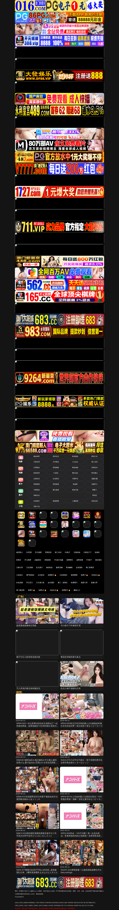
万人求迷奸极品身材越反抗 (28, 688)
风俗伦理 (94, 501)
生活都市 (36, 501)
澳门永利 (58, 552)
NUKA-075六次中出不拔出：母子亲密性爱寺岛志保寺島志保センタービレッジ (81, 761)
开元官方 (29, 582)
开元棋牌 (38, 552)
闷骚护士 (94, 484)
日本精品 (56, 462)
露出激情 (56, 490)
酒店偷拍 (98, 560)
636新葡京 (64, 575)
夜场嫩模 (69, 567)
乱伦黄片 (39, 567)
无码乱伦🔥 (95, 575)
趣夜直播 (59, 567)
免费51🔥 (84, 575)
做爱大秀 (84, 582)
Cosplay (75, 462)
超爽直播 (79, 560)
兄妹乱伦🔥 (54, 590)
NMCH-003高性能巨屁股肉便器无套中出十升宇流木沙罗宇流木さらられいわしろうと (36, 834)
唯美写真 (75, 490)
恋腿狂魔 (94, 479)
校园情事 (56, 501)
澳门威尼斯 (20, 590)
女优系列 (56, 479)
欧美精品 (75, 456)
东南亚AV (94, 467)
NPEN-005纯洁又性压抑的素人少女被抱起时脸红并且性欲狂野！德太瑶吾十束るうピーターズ (82, 724)
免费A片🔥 (42, 590)
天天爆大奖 (40, 582)
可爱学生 (75, 479)
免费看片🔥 (52, 575)
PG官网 (29, 552)
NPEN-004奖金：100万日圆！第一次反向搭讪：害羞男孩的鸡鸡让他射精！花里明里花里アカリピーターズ (82, 836)
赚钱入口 (77, 590)
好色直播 (19, 582)
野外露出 (94, 473)
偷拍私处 (49, 567)
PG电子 (67, 552)
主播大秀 (19, 567)
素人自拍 (94, 462)
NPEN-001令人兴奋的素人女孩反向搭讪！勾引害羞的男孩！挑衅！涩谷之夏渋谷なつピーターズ (82, 799)
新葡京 (18, 560)
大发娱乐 (19, 575)
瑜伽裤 (75, 484)
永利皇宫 (41, 575)
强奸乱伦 (56, 456)
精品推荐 (36, 456)
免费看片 (74, 582)
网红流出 (75, 473)
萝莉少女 (94, 456)
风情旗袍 (36, 484)
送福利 (97, 552)
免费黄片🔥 (66, 590)
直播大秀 (94, 582)
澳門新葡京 (30, 575)
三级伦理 (36, 462)
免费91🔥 (31, 590)
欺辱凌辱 (36, 473)
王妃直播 (29, 567)
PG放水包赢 (58, 560)
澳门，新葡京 (63, 582)
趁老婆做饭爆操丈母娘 (26, 625)
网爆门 (94, 490)
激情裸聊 (74, 575)
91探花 (55, 473)
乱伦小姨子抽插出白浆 (71, 688)
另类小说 (36, 506)
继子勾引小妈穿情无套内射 (28, 657)
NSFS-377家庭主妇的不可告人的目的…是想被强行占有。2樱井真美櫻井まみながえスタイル (37, 871)
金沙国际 (51, 582)
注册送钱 (77, 552)
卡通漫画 (36, 490)
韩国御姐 (56, 467)
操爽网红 (69, 560)
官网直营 (48, 552)
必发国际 (79, 567)
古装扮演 (36, 479)
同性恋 (94, 495)
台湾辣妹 (36, 467)
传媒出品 (36, 495)
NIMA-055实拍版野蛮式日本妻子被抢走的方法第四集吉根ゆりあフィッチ (37, 797)
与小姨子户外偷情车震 (71, 625)
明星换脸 (56, 484)
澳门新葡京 (90, 567)
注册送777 (87, 552)
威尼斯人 (19, 552)
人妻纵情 (75, 501)
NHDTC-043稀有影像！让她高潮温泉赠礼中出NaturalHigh (81, 871)
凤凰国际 (48, 560)
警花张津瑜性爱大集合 (71, 657)
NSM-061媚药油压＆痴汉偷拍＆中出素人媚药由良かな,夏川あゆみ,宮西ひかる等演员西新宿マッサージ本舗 (37, 762)
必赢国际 (38, 560)
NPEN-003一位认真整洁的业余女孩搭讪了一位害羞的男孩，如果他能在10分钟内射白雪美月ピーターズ (37, 726)
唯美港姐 (75, 467)
